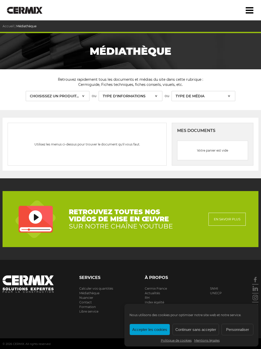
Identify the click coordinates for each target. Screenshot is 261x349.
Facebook (255, 279)
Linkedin (255, 288)
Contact (85, 302)
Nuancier (86, 298)
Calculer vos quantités (96, 288)
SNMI (214, 288)
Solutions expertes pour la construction (28, 10)
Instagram (255, 297)
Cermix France (156, 288)
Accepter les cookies (149, 329)
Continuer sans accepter (195, 329)
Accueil (8, 26)
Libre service (88, 311)
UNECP (216, 293)
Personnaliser (237, 329)
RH (147, 298)
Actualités (152, 293)
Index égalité (154, 302)
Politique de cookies (176, 340)
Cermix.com (28, 284)
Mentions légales (207, 340)
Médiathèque (89, 293)
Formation (87, 307)
